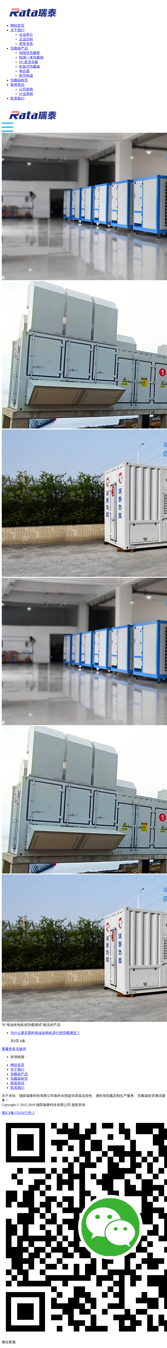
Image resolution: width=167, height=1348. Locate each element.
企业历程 (26, 39)
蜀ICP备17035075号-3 (18, 1113)
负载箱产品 (19, 1074)
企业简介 (26, 34)
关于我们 (17, 1069)
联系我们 (17, 1088)
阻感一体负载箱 (31, 57)
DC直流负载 (28, 62)
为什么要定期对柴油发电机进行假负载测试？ (45, 1033)
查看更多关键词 (14, 1049)
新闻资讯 (17, 1083)
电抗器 (24, 71)
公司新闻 (26, 89)
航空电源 (26, 75)
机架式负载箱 (29, 66)
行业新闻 (26, 94)
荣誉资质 (26, 44)
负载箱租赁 (19, 1078)
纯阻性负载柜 (29, 53)
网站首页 (17, 1065)
